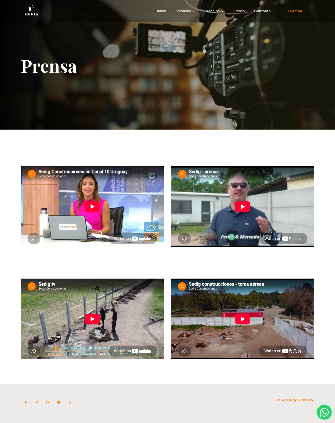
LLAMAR (295, 11)
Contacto (262, 11)
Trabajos (212, 11)
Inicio (161, 11)
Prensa (239, 11)
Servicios (183, 11)
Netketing (306, 400)
